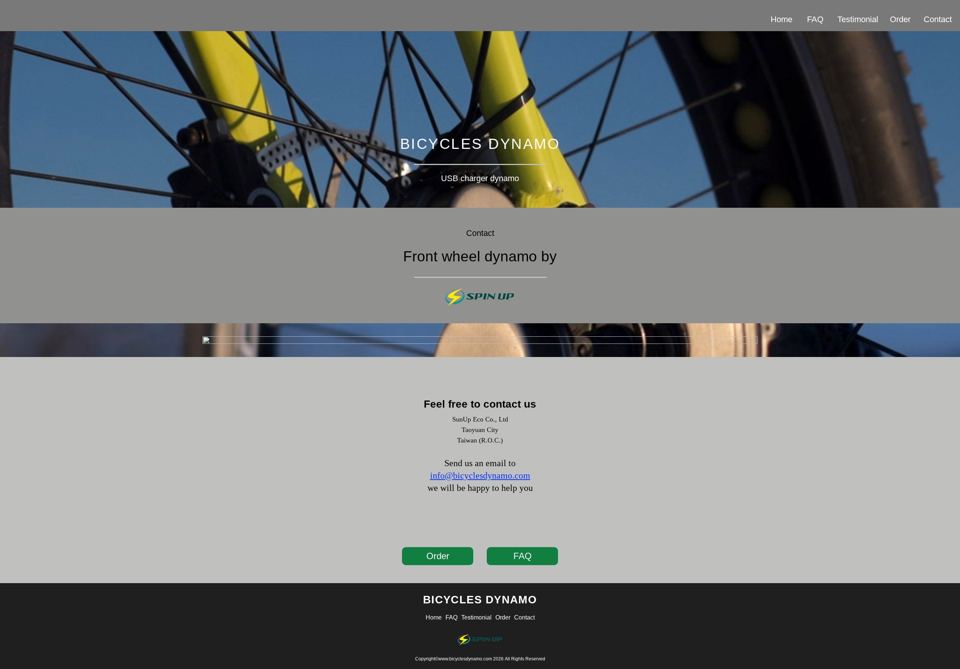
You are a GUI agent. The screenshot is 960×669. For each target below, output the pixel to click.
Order (900, 19)
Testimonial (857, 19)
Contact (938, 19)
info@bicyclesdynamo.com (480, 475)
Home (781, 19)
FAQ (815, 19)
